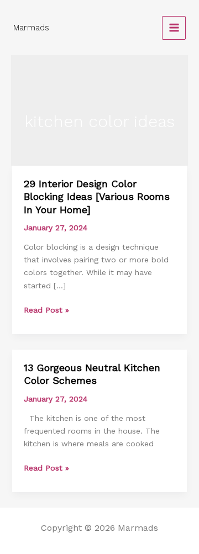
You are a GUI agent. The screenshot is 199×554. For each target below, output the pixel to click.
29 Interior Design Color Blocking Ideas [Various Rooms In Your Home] (97, 196)
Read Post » (46, 309)
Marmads (31, 28)
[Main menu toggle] (174, 28)
